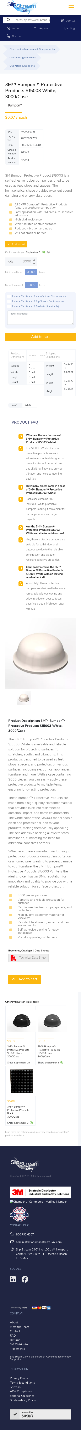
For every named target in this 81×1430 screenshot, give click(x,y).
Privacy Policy (19, 1378)
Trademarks (17, 1349)
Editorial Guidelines (22, 1396)
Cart (69, 21)
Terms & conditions (22, 1382)
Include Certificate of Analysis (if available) (35, 306)
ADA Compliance (21, 1391)
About (14, 1322)
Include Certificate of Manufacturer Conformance (39, 296)
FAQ (13, 1335)
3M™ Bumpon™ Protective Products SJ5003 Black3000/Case (18, 1051)
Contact (16, 36)
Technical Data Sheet (32, 957)
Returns (15, 1340)
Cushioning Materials (23, 57)
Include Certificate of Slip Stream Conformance (38, 301)
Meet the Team (19, 1327)
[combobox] (26, 20)
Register (43, 28)
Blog (71, 28)
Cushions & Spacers (22, 66)
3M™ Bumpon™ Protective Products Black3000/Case (18, 1112)
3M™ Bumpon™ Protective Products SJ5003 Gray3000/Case (49, 1051)
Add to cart (17, 244)
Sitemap (15, 1387)
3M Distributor (19, 1344)
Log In (14, 28)
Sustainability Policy (23, 1400)
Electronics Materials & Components (32, 49)
